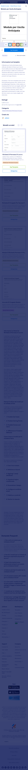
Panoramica (4, 55)
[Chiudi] (26, 2)
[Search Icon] (26, 6)
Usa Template (14, 50)
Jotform (7, 118)
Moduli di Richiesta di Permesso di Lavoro (12, 110)
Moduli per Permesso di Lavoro (10, 162)
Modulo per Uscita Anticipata (11, 9)
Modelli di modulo (5, 6)
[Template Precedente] (2, 50)
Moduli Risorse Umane (15, 6)
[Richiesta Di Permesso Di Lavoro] (14, 140)
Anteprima (14, 171)
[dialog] (14, 385)
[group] (14, 151)
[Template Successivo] (26, 50)
